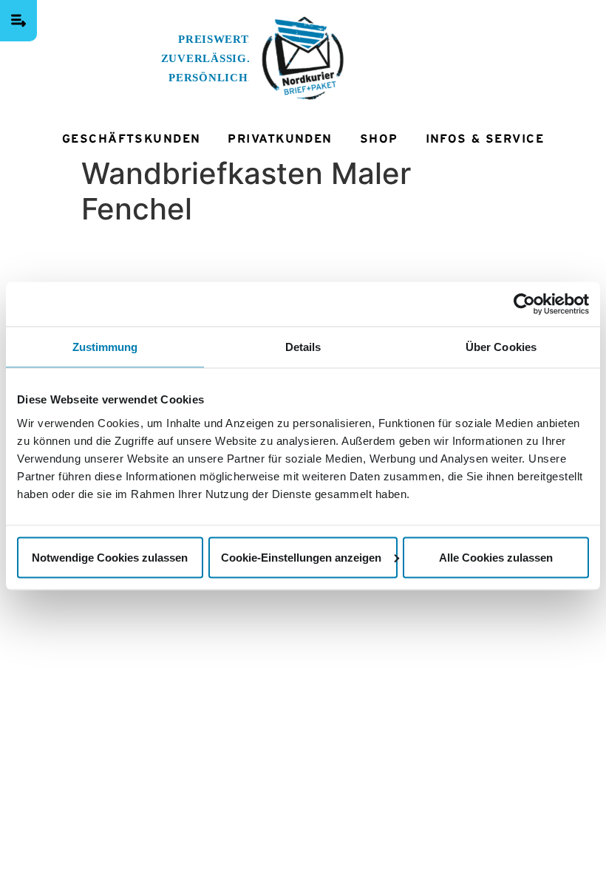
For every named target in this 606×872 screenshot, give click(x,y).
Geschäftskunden (131, 139)
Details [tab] (303, 347)
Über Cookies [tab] (501, 347)
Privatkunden (280, 139)
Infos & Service (485, 139)
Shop (379, 139)
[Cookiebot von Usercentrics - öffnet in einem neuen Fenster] (524, 304)
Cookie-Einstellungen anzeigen (301, 557)
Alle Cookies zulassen (496, 557)
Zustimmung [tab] (105, 347)
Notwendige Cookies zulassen (110, 557)
